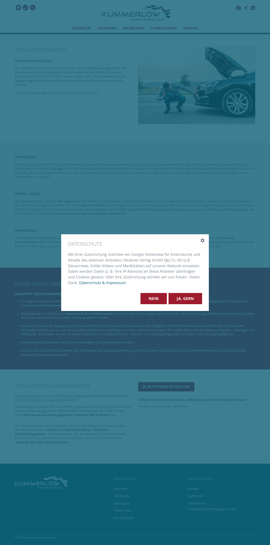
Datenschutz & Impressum (102, 282)
